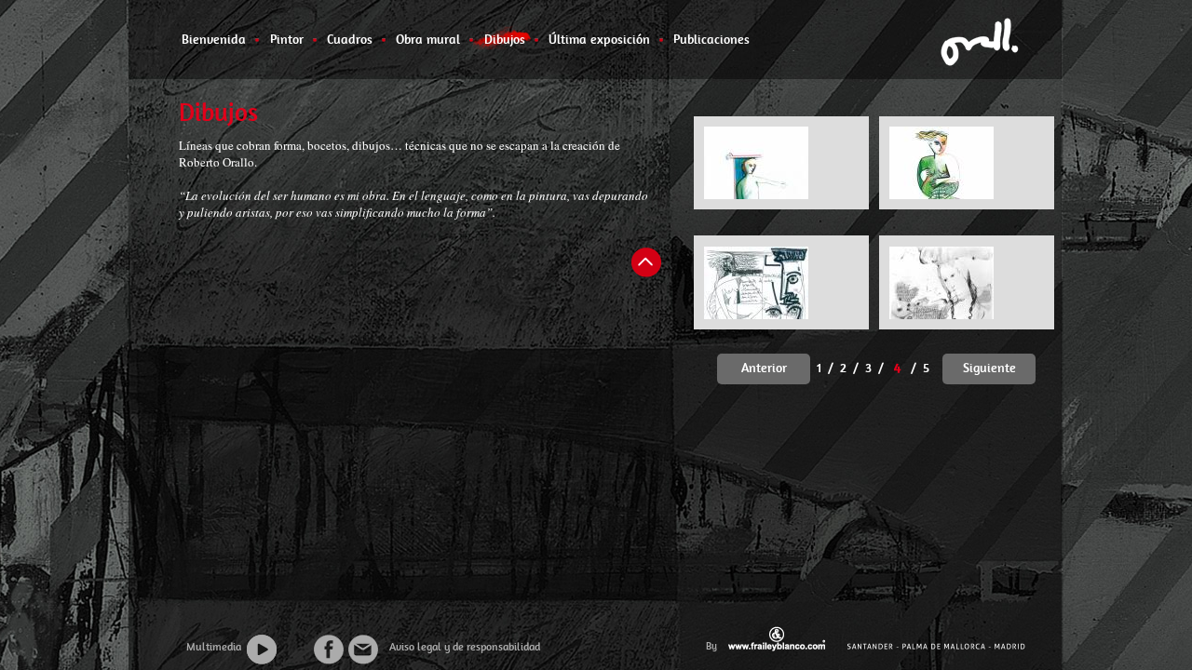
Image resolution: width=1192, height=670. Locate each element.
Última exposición (599, 39)
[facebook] (329, 650)
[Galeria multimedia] (276, 650)
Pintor (286, 39)
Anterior (764, 367)
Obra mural (428, 39)
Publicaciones (711, 39)
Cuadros (349, 39)
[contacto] (363, 650)
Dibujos (504, 39)
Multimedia (213, 646)
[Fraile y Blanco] (777, 638)
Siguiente (989, 367)
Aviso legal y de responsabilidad (460, 646)
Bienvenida (214, 39)
